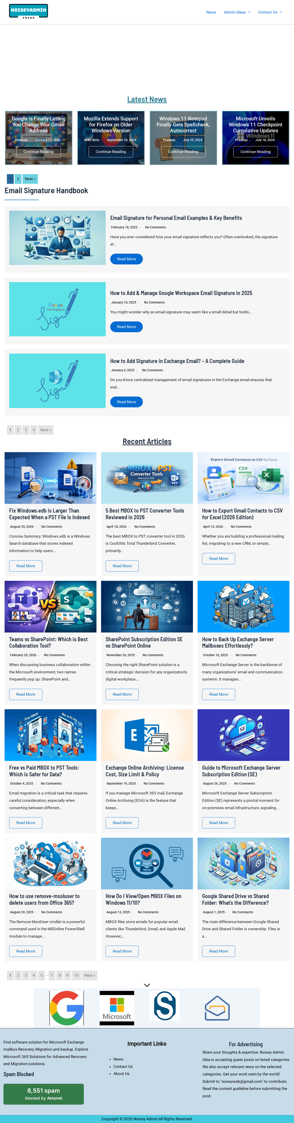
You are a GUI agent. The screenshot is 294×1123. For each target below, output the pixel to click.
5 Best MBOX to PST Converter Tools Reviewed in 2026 (145, 513)
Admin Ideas (235, 12)
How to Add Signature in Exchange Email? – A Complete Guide (177, 360)
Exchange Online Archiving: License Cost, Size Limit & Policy (145, 770)
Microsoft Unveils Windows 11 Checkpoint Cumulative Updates (255, 125)
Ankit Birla (91, 140)
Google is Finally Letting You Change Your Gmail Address (38, 125)
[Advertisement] (147, 59)
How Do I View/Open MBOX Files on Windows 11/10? (143, 899)
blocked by (50, 1092)
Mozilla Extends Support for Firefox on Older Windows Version (111, 125)
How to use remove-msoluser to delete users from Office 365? (44, 899)
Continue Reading (38, 151)
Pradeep (21, 140)
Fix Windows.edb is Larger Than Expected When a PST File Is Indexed (49, 513)
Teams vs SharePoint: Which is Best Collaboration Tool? (48, 642)
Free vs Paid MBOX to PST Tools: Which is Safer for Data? (44, 770)
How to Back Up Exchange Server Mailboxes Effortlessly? (238, 642)
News (211, 12)
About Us (121, 1073)
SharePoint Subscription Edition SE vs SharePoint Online (144, 642)
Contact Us (267, 12)
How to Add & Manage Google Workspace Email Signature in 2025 (181, 292)
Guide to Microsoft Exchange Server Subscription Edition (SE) (241, 770)
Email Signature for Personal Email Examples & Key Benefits (176, 217)
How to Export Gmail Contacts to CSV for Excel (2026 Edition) (242, 513)
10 (76, 975)
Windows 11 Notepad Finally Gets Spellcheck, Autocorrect (183, 125)
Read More (126, 259)
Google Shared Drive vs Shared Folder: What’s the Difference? (235, 899)
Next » (30, 178)
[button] (248, 12)
